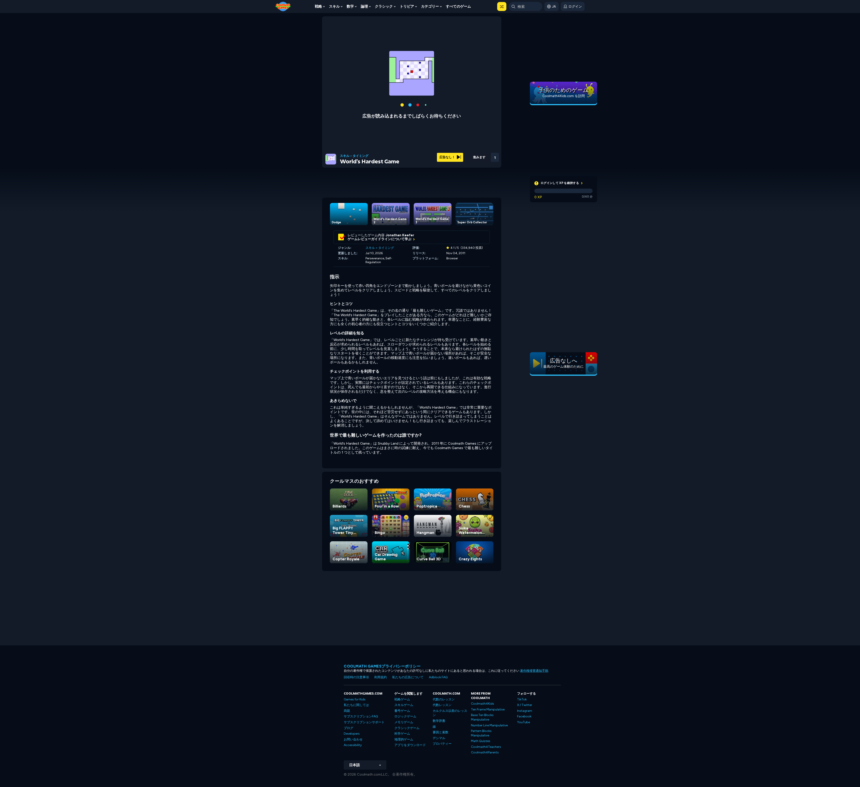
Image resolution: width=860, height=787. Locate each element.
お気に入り (471, 163)
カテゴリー (430, 6)
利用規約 (380, 677)
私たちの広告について (408, 677)
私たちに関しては (356, 705)
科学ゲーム (402, 734)
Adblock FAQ (438, 677)
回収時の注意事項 (356, 677)
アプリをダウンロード (410, 745)
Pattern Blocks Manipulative (481, 733)
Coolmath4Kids (482, 704)
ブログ (348, 728)
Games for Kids (355, 699)
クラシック (384, 6)
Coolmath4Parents (485, 752)
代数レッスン (442, 705)
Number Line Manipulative (489, 725)
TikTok (522, 699)
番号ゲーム (402, 711)
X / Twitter (524, 705)
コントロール (483, 163)
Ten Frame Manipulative (488, 709)
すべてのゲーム (458, 6)
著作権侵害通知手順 (534, 671)
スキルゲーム (403, 705)
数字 (350, 6)
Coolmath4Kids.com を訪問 (563, 96)
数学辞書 (439, 721)
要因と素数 (440, 732)
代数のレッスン (444, 699)
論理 (364, 6)
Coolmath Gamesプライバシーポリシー (382, 666)
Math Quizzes (480, 741)
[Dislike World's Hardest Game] (459, 156)
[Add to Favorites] (471, 155)
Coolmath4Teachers (486, 747)
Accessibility (353, 745)
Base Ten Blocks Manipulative (482, 717)
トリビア (407, 6)
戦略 (318, 6)
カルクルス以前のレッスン (450, 713)
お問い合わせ (353, 739)
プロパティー (442, 744)
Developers (352, 734)
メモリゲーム (403, 722)
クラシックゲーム (406, 728)
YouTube (523, 722)
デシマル (439, 738)
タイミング (360, 156)
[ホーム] (283, 6)
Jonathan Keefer (400, 235)
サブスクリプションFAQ (361, 716)
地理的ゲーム (403, 739)
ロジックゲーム (405, 716)
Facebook (524, 716)
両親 (347, 711)
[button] (501, 6)
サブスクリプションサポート (364, 722)
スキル (334, 6)
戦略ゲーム (402, 699)
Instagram (524, 711)
